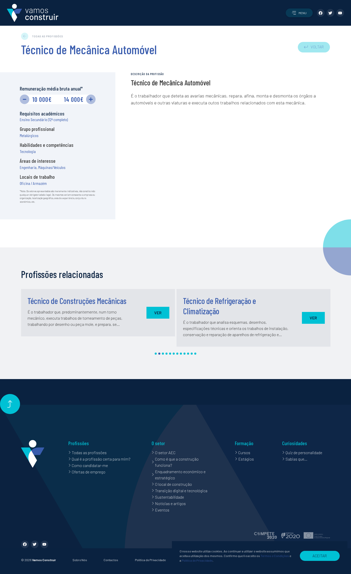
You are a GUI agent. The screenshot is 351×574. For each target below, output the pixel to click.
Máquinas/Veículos (52, 167)
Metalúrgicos (29, 135)
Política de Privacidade (150, 560)
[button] (299, 12)
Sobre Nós (79, 560)
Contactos (111, 560)
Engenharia (28, 167)
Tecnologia (28, 151)
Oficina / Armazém (33, 183)
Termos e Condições (275, 556)
